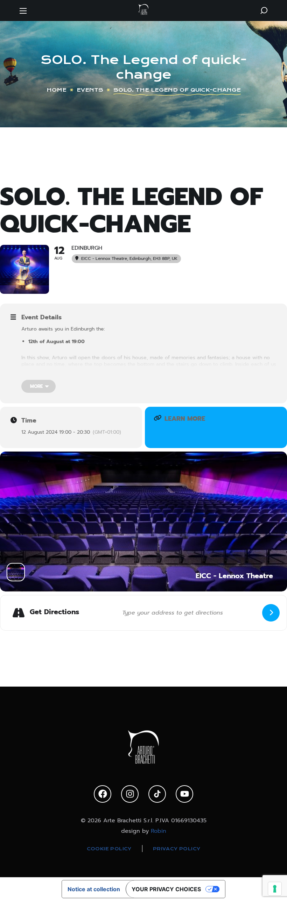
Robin (158, 831)
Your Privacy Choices (166, 889)
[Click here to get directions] (271, 613)
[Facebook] (102, 794)
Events (90, 90)
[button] (263, 10)
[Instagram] (130, 794)
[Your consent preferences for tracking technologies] (274, 888)
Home (56, 90)
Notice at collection (94, 889)
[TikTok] (157, 794)
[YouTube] (184, 794)
